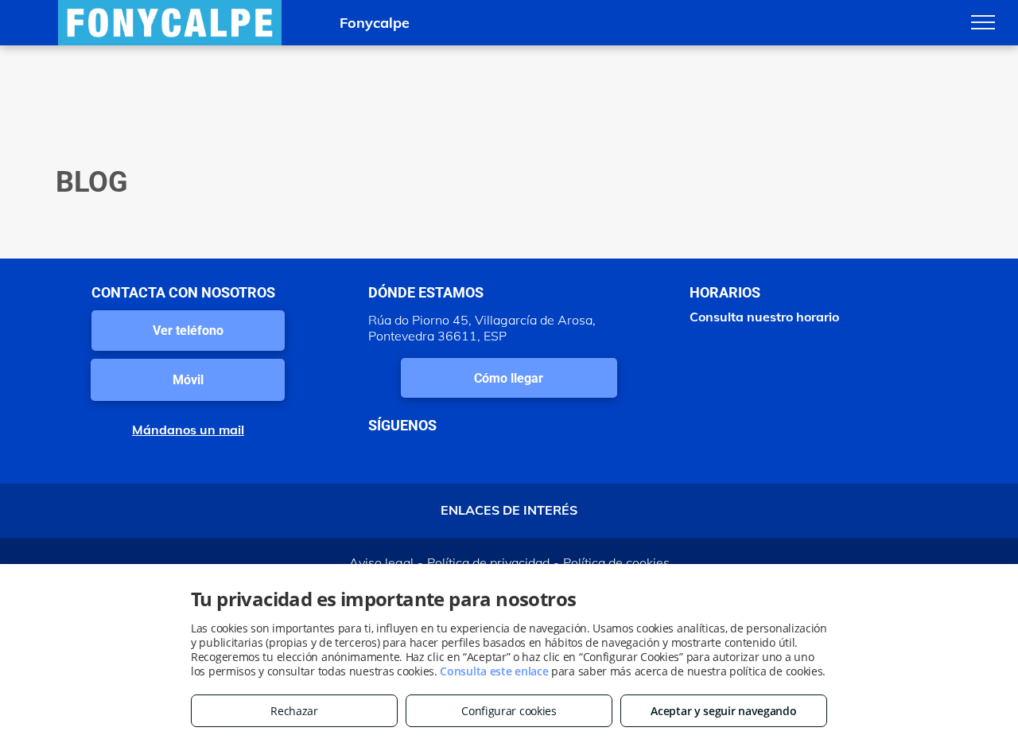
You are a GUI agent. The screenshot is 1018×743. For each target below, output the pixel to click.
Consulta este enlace (494, 671)
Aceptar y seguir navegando (723, 710)
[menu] (983, 22)
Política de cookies (616, 562)
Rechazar (294, 710)
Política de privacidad (488, 562)
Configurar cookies (509, 710)
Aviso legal (381, 562)
